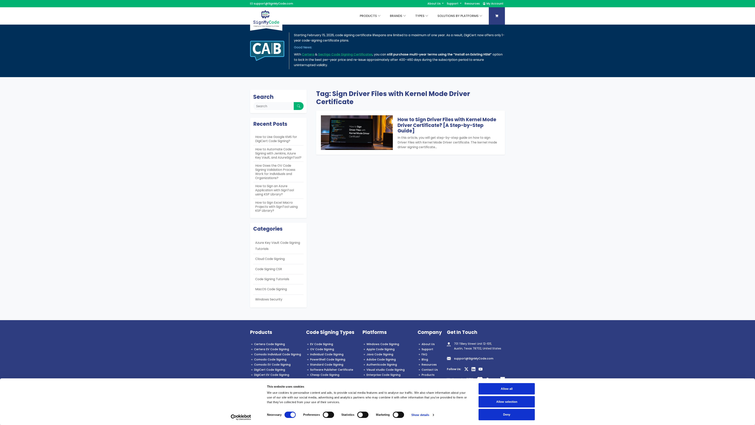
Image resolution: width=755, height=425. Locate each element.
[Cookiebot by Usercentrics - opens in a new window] (241, 417)
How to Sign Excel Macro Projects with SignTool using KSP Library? (276, 206)
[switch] (328, 415)
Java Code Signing (379, 354)
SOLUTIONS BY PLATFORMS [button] (458, 16)
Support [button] (453, 4)
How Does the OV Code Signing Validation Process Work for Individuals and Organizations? (275, 171)
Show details (420, 415)
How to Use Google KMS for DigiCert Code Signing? (276, 139)
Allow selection (506, 401)
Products (428, 375)
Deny (506, 414)
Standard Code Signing (326, 365)
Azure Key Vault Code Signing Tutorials (277, 245)
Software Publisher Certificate (331, 370)
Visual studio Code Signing (385, 370)
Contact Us (430, 370)
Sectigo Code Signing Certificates (345, 54)
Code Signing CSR (268, 269)
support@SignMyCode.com (273, 4)
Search (263, 97)
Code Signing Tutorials (272, 279)
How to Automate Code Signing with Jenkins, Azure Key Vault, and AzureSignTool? (278, 153)
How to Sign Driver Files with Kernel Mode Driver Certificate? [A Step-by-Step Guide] (447, 125)
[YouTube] (480, 369)
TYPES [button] (419, 16)
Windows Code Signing (382, 344)
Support (427, 349)
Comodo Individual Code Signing (277, 354)
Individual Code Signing (326, 354)
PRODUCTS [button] (368, 16)
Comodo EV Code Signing (272, 365)
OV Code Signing (322, 349)
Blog (425, 359)
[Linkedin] (473, 369)
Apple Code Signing (380, 349)
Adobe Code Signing (381, 359)
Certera (308, 54)
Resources (472, 4)
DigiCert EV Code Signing (271, 375)
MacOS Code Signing (271, 289)
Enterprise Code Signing (383, 375)
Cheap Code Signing (324, 375)
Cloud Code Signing (270, 259)
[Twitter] (466, 369)
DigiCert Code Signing (269, 370)
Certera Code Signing (269, 344)
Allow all (507, 388)
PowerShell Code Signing (327, 359)
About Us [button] (434, 4)
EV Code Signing (321, 344)
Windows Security (268, 299)
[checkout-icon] (497, 16)
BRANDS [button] (396, 16)
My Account (494, 4)
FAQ (424, 354)
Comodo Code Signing (270, 359)
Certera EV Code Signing (271, 349)
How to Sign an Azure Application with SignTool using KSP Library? (274, 190)
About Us (428, 344)
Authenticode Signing (381, 365)
